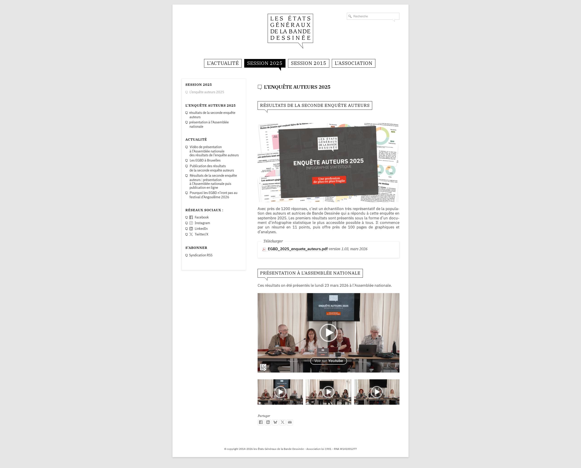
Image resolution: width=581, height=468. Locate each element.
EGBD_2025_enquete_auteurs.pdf (298, 248)
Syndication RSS (200, 255)
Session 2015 (308, 63)
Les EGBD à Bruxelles (205, 160)
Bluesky (275, 422)
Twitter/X (282, 422)
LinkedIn (268, 422)
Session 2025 (265, 63)
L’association (353, 63)
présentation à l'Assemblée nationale (209, 124)
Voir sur (328, 360)
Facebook (261, 422)
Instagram (202, 223)
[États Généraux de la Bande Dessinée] (290, 31)
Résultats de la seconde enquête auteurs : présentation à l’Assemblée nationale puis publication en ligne (213, 181)
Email (290, 422)
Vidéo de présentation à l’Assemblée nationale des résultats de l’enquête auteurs (214, 151)
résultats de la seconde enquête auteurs (212, 114)
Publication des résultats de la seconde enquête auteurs (212, 168)
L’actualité (223, 63)
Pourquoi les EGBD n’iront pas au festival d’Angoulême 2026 (213, 194)
